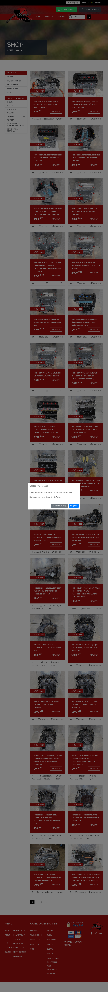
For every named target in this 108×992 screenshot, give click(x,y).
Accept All (73, 506)
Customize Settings (59, 506)
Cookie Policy (55, 497)
